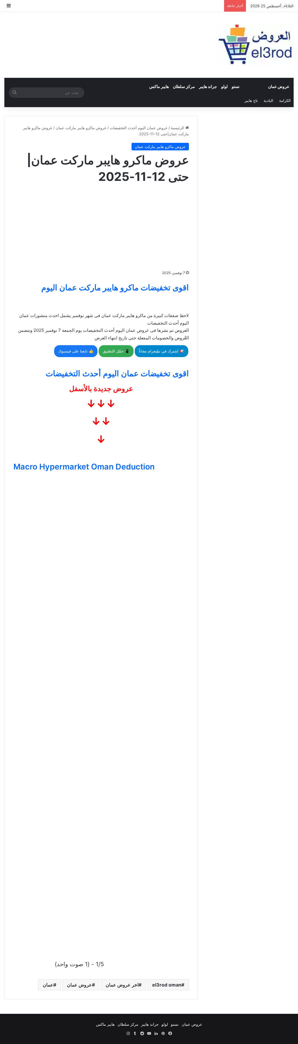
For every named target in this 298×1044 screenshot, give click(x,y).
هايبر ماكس (159, 86)
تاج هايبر (251, 100)
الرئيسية (178, 127)
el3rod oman (166, 985)
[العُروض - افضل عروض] (254, 45)
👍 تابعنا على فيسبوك (75, 351)
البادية (268, 100)
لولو (224, 86)
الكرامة (285, 100)
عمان (48, 985)
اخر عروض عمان (122, 985)
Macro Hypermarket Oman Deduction (84, 466)
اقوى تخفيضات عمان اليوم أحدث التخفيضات (117, 373)
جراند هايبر (208, 86)
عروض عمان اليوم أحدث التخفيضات (139, 127)
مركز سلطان (184, 86)
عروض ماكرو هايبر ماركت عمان (81, 127)
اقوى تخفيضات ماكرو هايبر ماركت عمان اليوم (115, 287)
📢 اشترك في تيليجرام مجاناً (161, 351)
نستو (236, 86)
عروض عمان (278, 86)
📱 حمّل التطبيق (116, 351)
